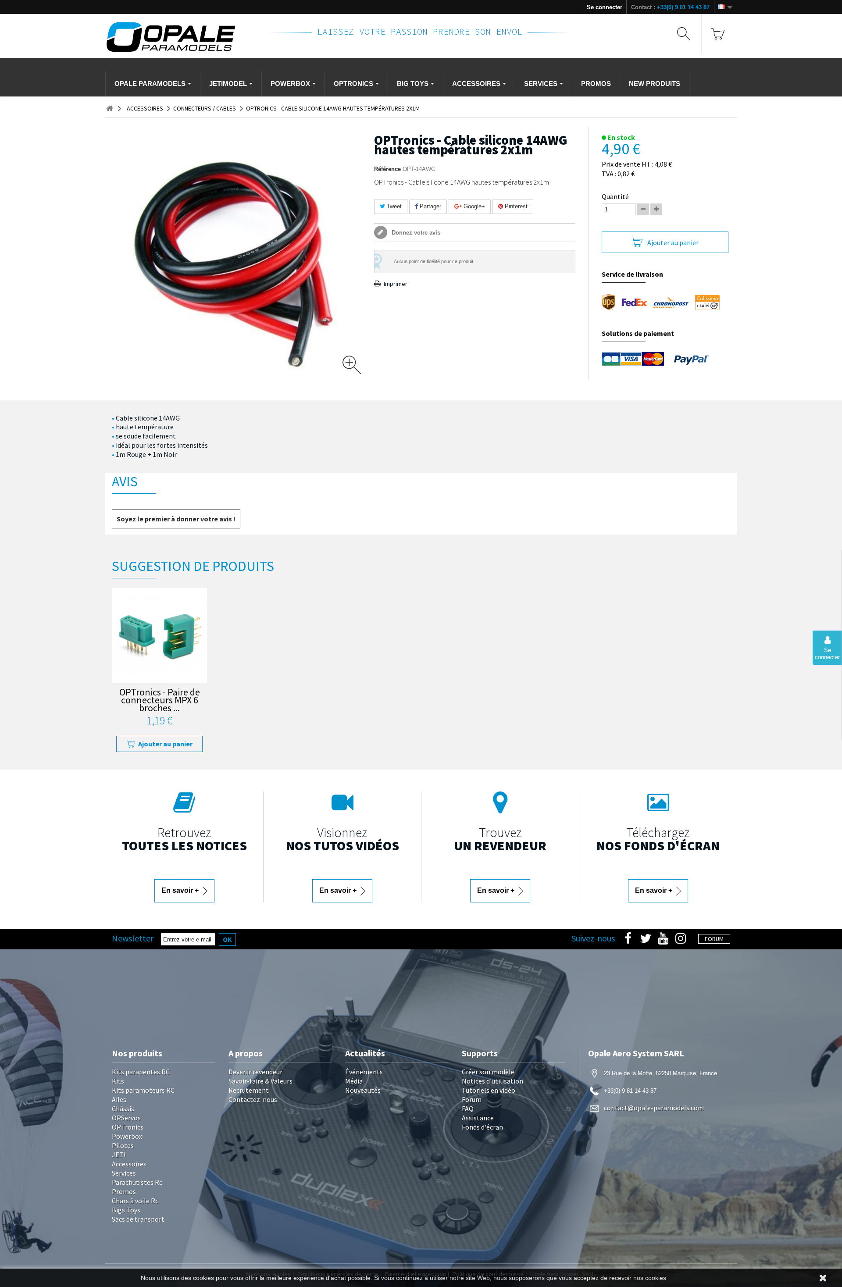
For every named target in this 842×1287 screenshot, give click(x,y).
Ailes (119, 1099)
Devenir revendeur (255, 1071)
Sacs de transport (138, 1219)
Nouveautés (363, 1090)
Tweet (393, 206)
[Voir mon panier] (717, 33)
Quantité (615, 196)
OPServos (126, 1117)
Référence (387, 169)
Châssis (123, 1108)
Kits (118, 1081)
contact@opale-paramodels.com (654, 1107)
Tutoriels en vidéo (488, 1090)
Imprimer (395, 284)
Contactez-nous (252, 1099)
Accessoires (129, 1163)
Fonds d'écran (482, 1127)
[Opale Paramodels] (179, 37)
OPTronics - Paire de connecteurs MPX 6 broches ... (159, 701)
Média (354, 1081)
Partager (429, 206)
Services (124, 1173)
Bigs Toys (126, 1209)
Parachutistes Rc (137, 1182)
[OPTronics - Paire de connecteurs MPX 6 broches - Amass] (159, 635)
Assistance (478, 1117)
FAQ (468, 1108)
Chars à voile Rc (135, 1200)
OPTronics (127, 1127)
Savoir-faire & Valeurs (260, 1081)
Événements (364, 1071)
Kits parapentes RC (141, 1071)
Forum (472, 1099)
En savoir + (180, 890)
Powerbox (127, 1136)
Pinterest (515, 206)
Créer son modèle (488, 1071)
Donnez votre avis (415, 232)
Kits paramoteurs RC (143, 1090)
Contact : (670, 7)
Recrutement (248, 1090)
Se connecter (604, 7)
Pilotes (123, 1145)
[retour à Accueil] (109, 108)
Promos (124, 1191)
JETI (119, 1154)
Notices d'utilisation (492, 1081)
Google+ (473, 206)
